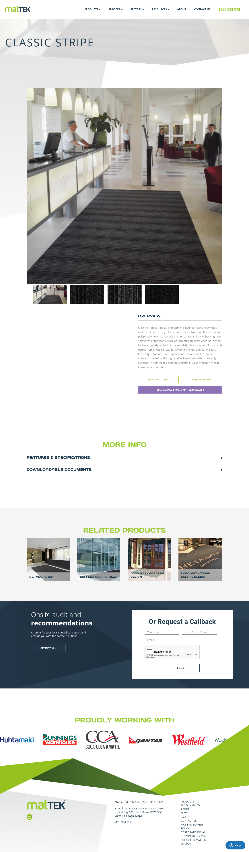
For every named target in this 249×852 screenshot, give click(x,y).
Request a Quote (158, 379)
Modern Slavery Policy (192, 826)
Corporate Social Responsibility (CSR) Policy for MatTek (194, 836)
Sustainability (190, 805)
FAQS (184, 817)
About (181, 9)
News (184, 813)
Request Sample (202, 379)
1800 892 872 (229, 9)
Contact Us (202, 9)
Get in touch (48, 648)
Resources (159, 9)
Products (91, 9)
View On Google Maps (128, 816)
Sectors (136, 9)
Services (114, 9)
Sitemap (186, 843)
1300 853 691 (155, 802)
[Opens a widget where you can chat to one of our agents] (235, 845)
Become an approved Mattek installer (180, 389)
